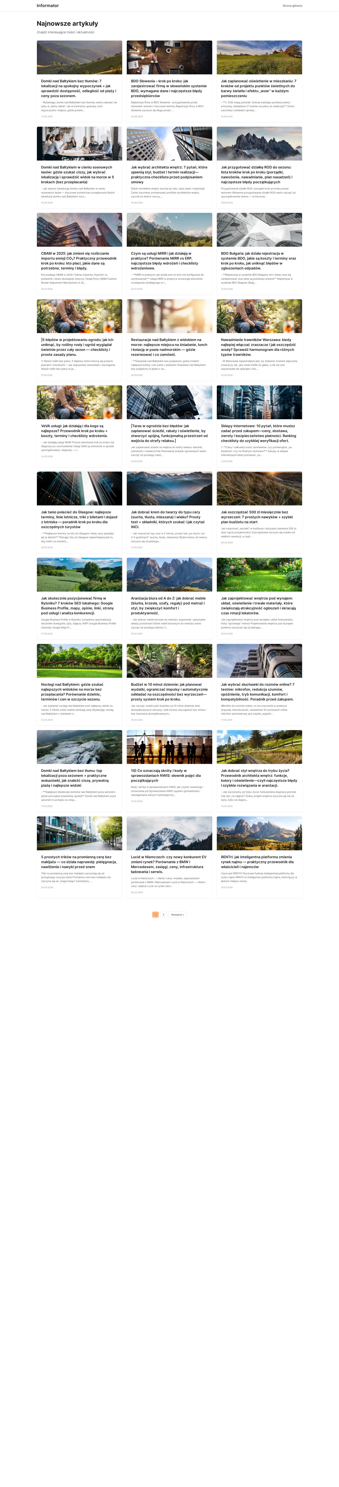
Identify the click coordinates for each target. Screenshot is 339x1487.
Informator (48, 5)
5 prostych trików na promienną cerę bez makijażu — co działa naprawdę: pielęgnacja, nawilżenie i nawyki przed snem (79, 862)
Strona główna (292, 5)
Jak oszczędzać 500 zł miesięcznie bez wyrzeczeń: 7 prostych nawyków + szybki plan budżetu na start (257, 517)
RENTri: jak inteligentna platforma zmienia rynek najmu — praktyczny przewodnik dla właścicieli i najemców (257, 862)
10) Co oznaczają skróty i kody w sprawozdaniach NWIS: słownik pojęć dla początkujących (166, 776)
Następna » (177, 914)
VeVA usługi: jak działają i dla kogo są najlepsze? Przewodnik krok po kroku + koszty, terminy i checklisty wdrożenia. (74, 431)
